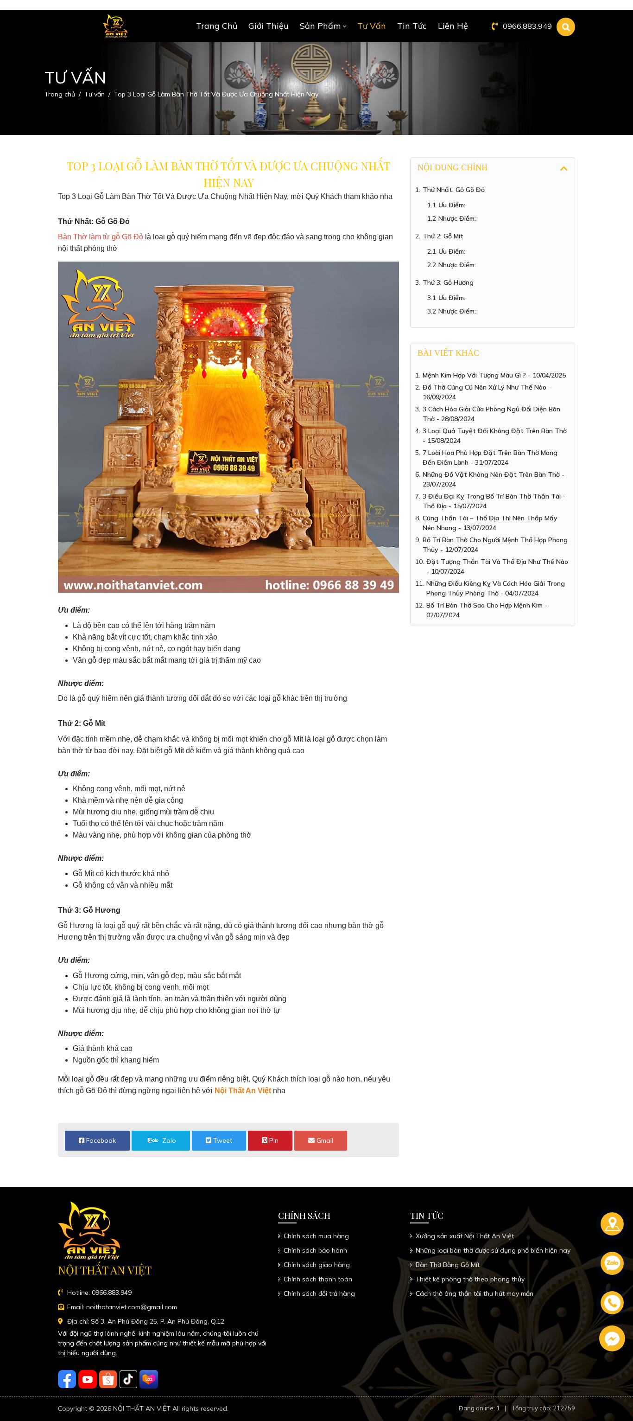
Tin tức (412, 25)
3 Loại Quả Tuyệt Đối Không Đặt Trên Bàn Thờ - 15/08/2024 (495, 436)
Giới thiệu (268, 25)
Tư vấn (371, 25)
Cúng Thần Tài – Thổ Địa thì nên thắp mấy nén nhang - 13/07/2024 (490, 523)
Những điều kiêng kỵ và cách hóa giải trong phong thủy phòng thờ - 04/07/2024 (495, 588)
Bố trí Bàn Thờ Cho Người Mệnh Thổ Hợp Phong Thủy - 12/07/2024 (495, 545)
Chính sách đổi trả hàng (319, 1293)
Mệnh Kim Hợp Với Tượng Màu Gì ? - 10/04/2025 (494, 375)
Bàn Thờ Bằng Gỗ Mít (448, 1265)
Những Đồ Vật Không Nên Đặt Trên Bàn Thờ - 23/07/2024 (493, 479)
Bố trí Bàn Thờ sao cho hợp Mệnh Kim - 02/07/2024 (486, 610)
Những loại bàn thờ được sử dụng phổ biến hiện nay (493, 1250)
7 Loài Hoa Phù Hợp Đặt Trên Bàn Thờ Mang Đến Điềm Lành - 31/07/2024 (490, 457)
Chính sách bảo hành (315, 1250)
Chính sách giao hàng (317, 1265)
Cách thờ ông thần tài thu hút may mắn (474, 1293)
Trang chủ (216, 25)
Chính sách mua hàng (316, 1236)
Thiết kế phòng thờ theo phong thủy (470, 1279)
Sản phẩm (320, 25)
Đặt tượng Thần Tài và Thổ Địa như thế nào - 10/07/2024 (497, 566)
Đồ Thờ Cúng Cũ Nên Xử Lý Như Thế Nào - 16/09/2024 (487, 392)
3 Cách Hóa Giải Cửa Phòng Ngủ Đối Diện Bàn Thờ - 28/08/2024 (491, 414)
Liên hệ (453, 25)
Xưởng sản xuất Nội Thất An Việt (465, 1236)
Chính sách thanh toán (318, 1279)
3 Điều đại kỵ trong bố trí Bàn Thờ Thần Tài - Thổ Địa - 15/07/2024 (494, 501)
